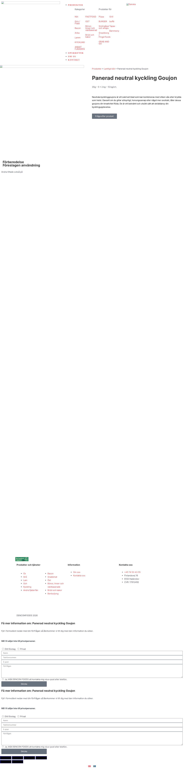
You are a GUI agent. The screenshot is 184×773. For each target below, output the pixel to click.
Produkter (97, 68)
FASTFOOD (90, 16)
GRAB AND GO (104, 42)
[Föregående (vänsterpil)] (5, 761)
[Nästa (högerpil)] (17, 761)
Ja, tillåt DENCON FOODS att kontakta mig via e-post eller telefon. (36, 679)
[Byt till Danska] (131, 4)
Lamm (77, 37)
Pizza (101, 16)
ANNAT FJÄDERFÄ (80, 48)
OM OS (72, 57)
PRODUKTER (75, 5)
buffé (111, 21)
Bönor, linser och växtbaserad (91, 28)
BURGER (103, 21)
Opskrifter (76, 53)
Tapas (112, 26)
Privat (23, 649)
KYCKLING (80, 42)
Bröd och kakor (89, 36)
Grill (111, 16)
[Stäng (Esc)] (41, 757)
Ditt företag (10, 649)
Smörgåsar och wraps (104, 27)
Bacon (78, 28)
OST (87, 21)
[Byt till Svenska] (94, 766)
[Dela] (29, 757)
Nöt (76, 16)
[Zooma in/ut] (5, 757)
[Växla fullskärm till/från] (17, 757)
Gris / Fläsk (77, 22)
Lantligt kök (109, 68)
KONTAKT (74, 60)
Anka (77, 33)
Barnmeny (114, 31)
